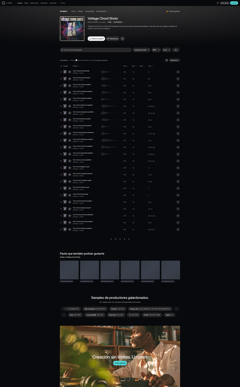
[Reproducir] (72, 29)
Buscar (80, 11)
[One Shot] (133, 72)
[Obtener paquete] (74, 270)
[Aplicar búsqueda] (62, 50)
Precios (63, 3)
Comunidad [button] (52, 3)
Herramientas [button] (101, 11)
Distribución (44, 3)
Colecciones (89, 11)
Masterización (34, 3)
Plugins (26, 3)
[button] (217, 3)
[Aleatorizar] (166, 60)
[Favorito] (122, 38)
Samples (19, 3)
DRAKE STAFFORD (93, 22)
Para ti (74, 11)
